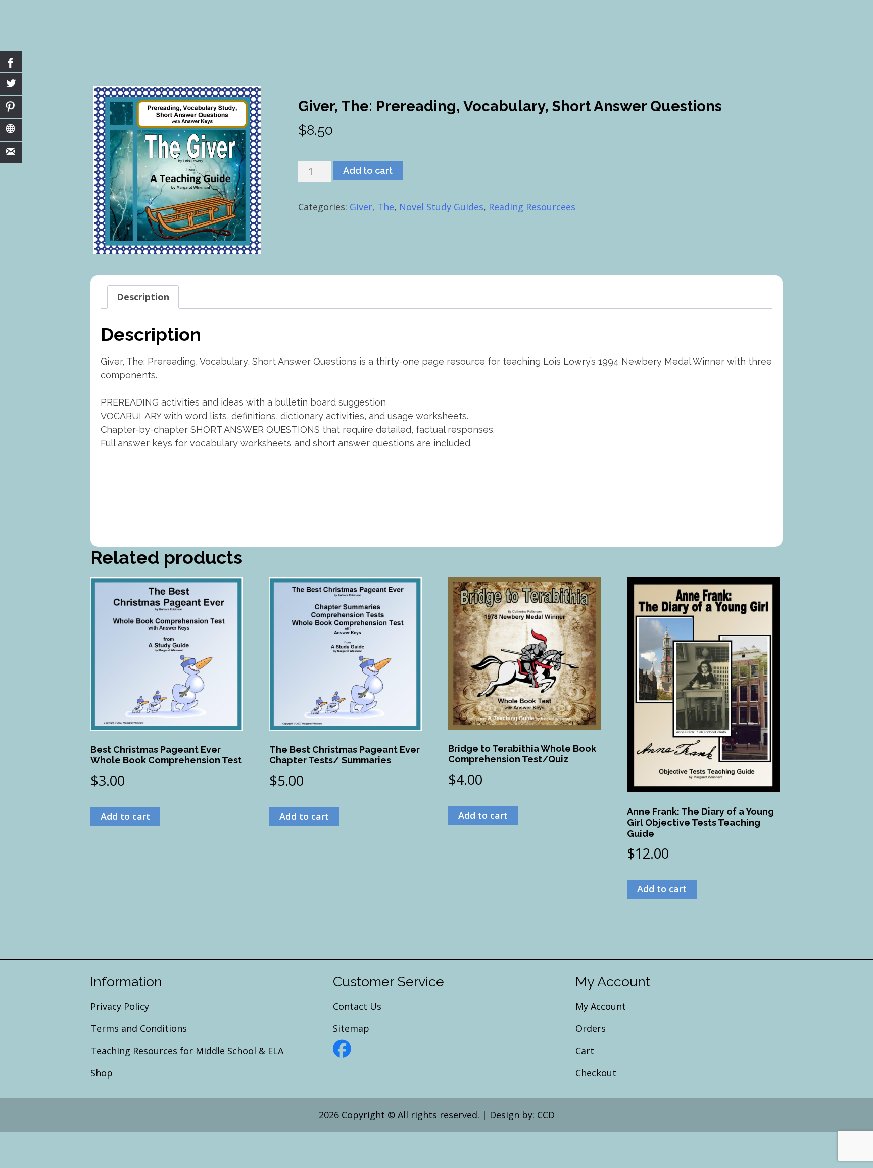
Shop (101, 1073)
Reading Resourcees (532, 207)
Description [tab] (143, 297)
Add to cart (368, 170)
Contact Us (357, 1006)
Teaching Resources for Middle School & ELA (186, 1051)
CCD (546, 1115)
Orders (590, 1028)
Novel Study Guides (441, 207)
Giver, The (372, 207)
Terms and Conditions (138, 1028)
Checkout (595, 1073)
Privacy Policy (119, 1006)
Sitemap (351, 1028)
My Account (600, 1006)
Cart (584, 1051)
